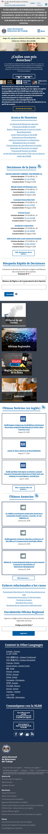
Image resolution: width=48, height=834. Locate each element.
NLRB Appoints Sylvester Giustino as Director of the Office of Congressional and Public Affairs (24, 540)
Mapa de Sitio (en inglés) (12, 767)
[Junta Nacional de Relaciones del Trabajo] (4, 31)
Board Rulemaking (24, 132)
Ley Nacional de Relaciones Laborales (24, 124)
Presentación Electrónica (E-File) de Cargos (24, 597)
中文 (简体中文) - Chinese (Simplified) (20, 660)
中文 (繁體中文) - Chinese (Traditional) (21, 657)
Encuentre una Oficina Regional (24, 137)
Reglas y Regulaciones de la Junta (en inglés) (24, 129)
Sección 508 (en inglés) (10, 811)
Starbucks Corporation (24, 225)
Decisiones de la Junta (24, 603)
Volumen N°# (23, 274)
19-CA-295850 (30, 231)
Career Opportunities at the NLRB (24, 135)
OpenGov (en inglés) (10, 770)
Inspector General (9, 793)
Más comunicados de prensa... (23, 488)
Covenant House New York (24, 200)
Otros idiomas (39, 4)
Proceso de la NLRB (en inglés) (24, 127)
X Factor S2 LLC (24, 212)
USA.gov (24, 770)
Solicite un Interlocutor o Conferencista (24, 140)
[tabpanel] (24, 61)
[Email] (26, 734)
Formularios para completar (12, 799)
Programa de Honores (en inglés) (24, 151)
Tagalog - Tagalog (13, 691)
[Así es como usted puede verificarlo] (0, 3)
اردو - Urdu (10, 694)
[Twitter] (21, 734)
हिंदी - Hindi (10, 668)
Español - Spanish (13, 651)
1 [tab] (19, 77)
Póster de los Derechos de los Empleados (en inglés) (22, 814)
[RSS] (39, 166)
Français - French (12, 663)
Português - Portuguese (15, 680)
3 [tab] (26, 77)
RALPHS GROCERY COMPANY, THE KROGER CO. (24, 174)
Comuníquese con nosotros (12, 828)
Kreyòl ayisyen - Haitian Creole (18, 666)
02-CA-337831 (30, 205)
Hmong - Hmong (12, 671)
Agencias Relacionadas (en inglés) (15, 802)
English (32, 3)
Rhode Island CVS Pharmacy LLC (24, 187)
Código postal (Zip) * (24, 625)
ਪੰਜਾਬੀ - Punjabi (12, 683)
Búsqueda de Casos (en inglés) (24, 143)
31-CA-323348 (30, 218)
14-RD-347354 (29, 244)
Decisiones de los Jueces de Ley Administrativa (24, 605)
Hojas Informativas (9, 796)
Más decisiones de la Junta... (23, 253)
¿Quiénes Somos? (8, 785)
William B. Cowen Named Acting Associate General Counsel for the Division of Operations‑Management (24, 564)
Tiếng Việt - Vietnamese (15, 697)
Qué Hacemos (7, 782)
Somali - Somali (12, 689)
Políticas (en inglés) (32, 767)
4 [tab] (29, 77)
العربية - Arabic (11, 654)
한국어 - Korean (12, 674)
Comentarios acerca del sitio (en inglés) (17, 822)
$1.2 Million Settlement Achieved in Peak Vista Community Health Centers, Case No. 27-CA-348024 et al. (24, 515)
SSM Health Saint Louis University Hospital (24, 238)
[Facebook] (16, 734)
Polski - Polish (11, 677)
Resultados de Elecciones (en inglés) (24, 148)
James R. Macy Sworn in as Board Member (24, 451)
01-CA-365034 (30, 192)
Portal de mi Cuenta (24, 600)
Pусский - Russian (13, 686)
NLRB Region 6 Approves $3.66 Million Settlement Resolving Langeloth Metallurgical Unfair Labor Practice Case (24, 427)
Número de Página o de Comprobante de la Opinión (24, 281)
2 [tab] (22, 77)
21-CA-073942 (30, 179)
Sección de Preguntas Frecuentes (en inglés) (18, 825)
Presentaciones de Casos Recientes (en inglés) (24, 145)
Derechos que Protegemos (12, 779)
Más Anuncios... (23, 578)
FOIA (32, 770)
